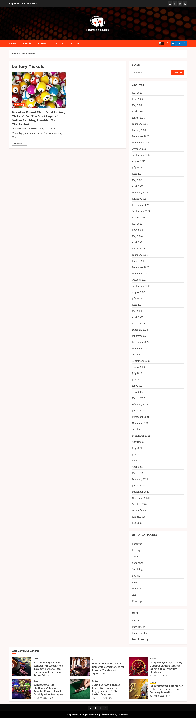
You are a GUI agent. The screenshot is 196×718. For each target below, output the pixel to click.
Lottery (76, 43)
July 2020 (137, 522)
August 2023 (138, 292)
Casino (13, 43)
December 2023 (140, 267)
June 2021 (137, 454)
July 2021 (137, 448)
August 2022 (138, 367)
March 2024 (138, 248)
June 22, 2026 (100, 674)
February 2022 (140, 404)
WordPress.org (140, 639)
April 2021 (137, 466)
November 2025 (141, 142)
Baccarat (137, 543)
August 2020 (138, 516)
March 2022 (138, 398)
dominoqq (137, 562)
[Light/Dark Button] (161, 43)
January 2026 (139, 130)
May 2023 (137, 311)
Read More (19, 143)
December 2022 (140, 342)
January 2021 (139, 485)
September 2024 (141, 211)
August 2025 (138, 161)
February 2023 (140, 329)
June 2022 (137, 379)
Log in (135, 620)
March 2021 (138, 473)
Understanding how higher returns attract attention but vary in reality (166, 689)
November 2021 (141, 423)
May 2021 (137, 460)
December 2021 (140, 416)
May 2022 (137, 385)
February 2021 (140, 479)
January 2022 (139, 410)
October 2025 (139, 148)
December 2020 (140, 491)
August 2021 (138, 441)
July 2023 (137, 298)
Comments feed (140, 633)
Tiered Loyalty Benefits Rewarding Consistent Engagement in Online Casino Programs (106, 689)
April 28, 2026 (100, 698)
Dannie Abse (20, 129)
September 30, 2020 (39, 129)
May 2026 (137, 105)
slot (64, 43)
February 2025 (140, 192)
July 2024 (137, 223)
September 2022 (141, 360)
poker (53, 43)
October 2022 (139, 354)
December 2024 (140, 205)
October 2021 (139, 429)
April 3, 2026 (158, 696)
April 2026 (137, 111)
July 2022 (137, 373)
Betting (41, 43)
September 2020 (141, 510)
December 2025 (140, 136)
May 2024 (137, 236)
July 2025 (137, 167)
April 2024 (137, 242)
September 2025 (141, 155)
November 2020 (141, 498)
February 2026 (140, 123)
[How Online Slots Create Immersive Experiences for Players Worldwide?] (80, 666)
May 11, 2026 (158, 676)
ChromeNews (107, 714)
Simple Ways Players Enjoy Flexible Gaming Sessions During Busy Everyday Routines (166, 667)
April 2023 (137, 317)
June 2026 (137, 99)
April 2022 (137, 392)
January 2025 (139, 198)
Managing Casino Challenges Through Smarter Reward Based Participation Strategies (48, 689)
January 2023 (139, 335)
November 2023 (141, 273)
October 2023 (139, 279)
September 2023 (141, 286)
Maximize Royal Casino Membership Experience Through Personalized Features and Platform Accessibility (48, 669)
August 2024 (138, 217)
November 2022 (141, 348)
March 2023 (138, 323)
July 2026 (137, 92)
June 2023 (137, 304)
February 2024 (140, 254)
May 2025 (137, 180)
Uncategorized (140, 601)
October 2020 (139, 504)
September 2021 (141, 435)
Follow (181, 43)
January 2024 (139, 261)
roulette (136, 588)
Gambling (27, 43)
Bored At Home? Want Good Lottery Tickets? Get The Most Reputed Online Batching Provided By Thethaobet (38, 118)
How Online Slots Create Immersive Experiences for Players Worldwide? (108, 667)
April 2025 (137, 186)
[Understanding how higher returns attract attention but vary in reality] (138, 689)
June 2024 (137, 229)
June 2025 (137, 173)
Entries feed (138, 626)
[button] (167, 43)
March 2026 (138, 117)
